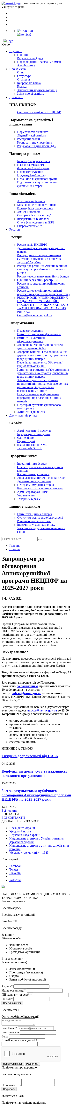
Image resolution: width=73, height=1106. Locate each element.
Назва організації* (14, 990)
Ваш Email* (9, 1028)
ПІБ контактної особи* (17, 994)
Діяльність (16, 97)
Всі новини (9, 810)
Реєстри (14, 229)
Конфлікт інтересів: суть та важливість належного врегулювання (34, 773)
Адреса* (7, 986)
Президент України (22, 828)
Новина (14, 549)
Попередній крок (12, 1063)
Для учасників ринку (23, 415)
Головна (14, 545)
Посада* (7, 998)
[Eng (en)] (24, 34)
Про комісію (17, 68)
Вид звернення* (12, 958)
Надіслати (32, 1063)
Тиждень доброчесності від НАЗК (30, 756)
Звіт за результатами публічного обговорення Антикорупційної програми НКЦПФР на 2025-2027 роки (36, 795)
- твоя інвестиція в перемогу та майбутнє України (32, 5)
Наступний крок (12, 1003)
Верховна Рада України (24, 835)
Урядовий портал (20, 831)
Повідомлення (11, 1085)
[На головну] (36, 41)
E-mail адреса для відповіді (19, 1040)
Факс (5, 1036)
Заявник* (8, 934)
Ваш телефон (10, 1032)
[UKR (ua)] (25, 30)
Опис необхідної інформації (20, 1016)
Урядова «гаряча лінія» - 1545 (28, 852)
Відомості (15, 51)
